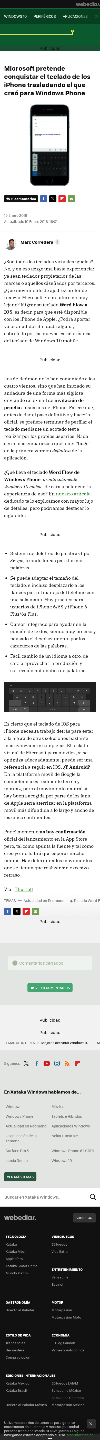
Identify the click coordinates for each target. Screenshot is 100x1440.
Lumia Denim (17, 1160)
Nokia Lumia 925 (65, 1135)
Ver (52, 987)
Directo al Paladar (20, 1309)
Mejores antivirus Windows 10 (65, 1042)
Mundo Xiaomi (17, 1272)
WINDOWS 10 (15, 16)
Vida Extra (60, 1251)
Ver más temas (20, 1176)
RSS (67, 1063)
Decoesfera (15, 1350)
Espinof (57, 1284)
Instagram (57, 1063)
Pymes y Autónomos (68, 1350)
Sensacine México (66, 1390)
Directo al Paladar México (26, 1404)
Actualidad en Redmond (44, 900)
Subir (81, 1217)
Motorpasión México (68, 1404)
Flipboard (62, 198)
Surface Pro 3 (17, 1150)
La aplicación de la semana (21, 1138)
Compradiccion (18, 1357)
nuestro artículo (73, 494)
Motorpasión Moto (66, 1317)
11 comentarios (23, 198)
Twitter (52, 198)
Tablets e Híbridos (67, 1116)
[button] (39, 242)
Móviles (58, 1106)
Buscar (93, 1197)
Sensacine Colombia (68, 1397)
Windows (14, 1106)
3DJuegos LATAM (65, 1383)
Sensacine (60, 1277)
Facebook (43, 198)
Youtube (47, 1063)
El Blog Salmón (63, 1342)
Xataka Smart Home (22, 1265)
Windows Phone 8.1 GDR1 (73, 1150)
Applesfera (14, 1258)
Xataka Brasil (16, 1390)
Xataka (11, 1244)
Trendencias (15, 1342)
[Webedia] (88, 4)
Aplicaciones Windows (71, 1125)
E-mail (71, 198)
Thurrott (24, 889)
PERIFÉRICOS (45, 16)
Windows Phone (19, 1116)
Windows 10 (62, 1160)
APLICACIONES (75, 16)
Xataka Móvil (16, 1251)
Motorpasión (62, 1309)
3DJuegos (59, 1244)
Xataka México (17, 1383)
